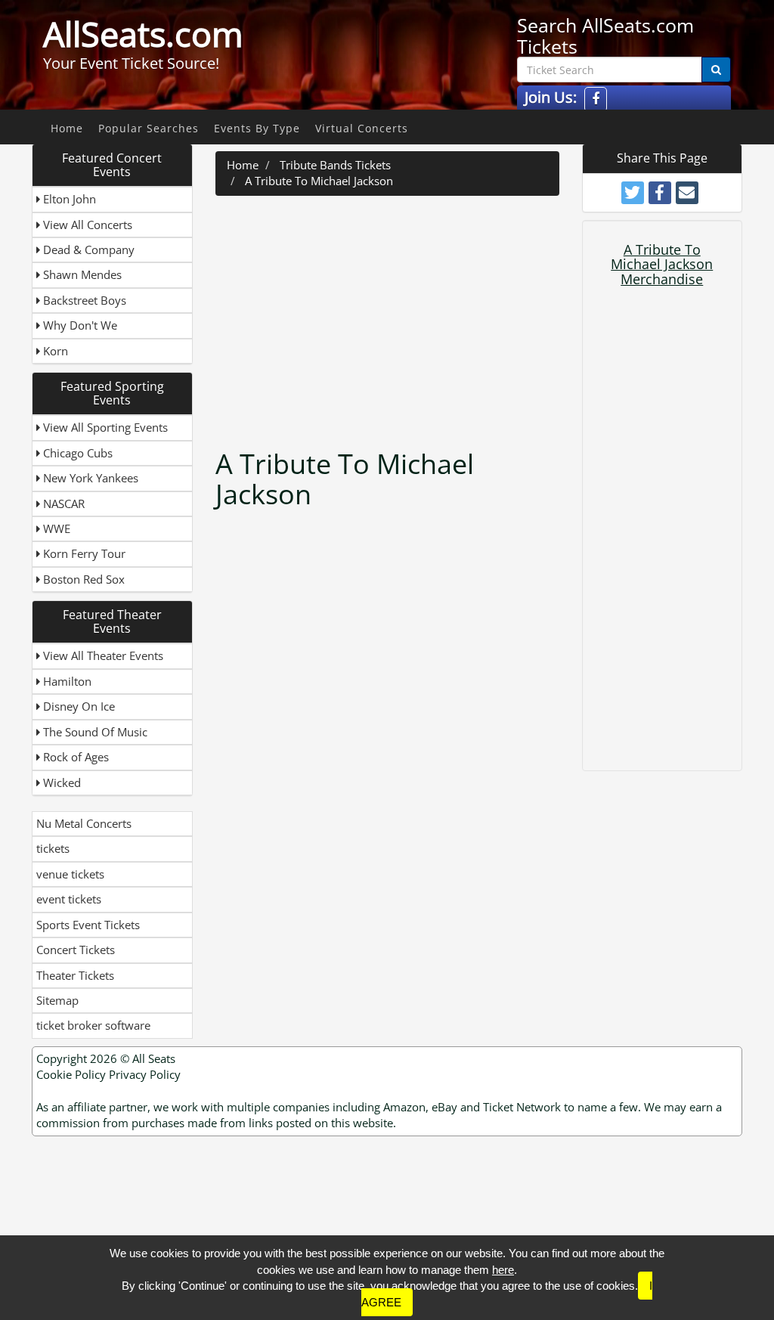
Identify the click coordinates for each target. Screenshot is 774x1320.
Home (67, 128)
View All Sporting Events (104, 427)
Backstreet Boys (83, 300)
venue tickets (70, 874)
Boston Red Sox (82, 579)
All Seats (153, 1058)
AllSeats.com (143, 34)
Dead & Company (87, 249)
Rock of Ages (74, 756)
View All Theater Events (101, 655)
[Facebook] (595, 99)
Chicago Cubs (76, 452)
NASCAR (62, 503)
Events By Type (257, 128)
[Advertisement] (427, 317)
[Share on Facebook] (660, 192)
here (503, 1269)
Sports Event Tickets (88, 924)
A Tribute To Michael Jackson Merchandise (662, 264)
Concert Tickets (75, 949)
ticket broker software (93, 1025)
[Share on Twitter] (632, 192)
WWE (55, 528)
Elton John (68, 198)
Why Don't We (78, 325)
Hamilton (65, 681)
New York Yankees (89, 477)
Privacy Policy (145, 1074)
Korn (54, 350)
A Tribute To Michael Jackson (319, 180)
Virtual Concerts (361, 128)
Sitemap (57, 1000)
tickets (53, 848)
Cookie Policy (71, 1074)
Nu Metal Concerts (84, 823)
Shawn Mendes (81, 274)
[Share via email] (687, 192)
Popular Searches (148, 128)
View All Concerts (86, 224)
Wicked (60, 782)
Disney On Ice (77, 706)
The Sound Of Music (93, 731)
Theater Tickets (75, 975)
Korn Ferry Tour (82, 553)
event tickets (68, 898)
